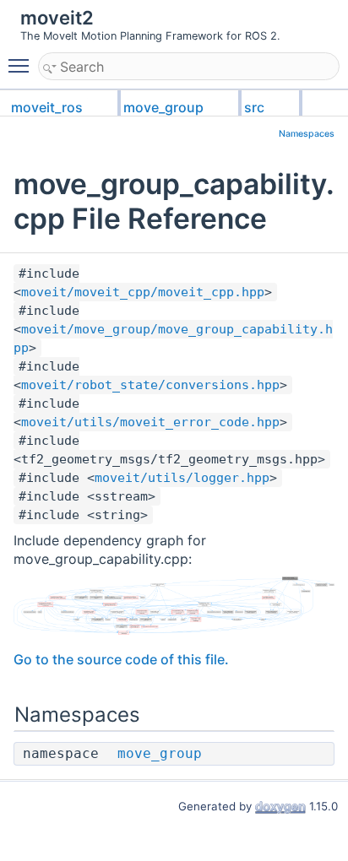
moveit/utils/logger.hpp (182, 477)
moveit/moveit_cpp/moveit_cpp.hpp (142, 292)
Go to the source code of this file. (121, 659)
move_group (163, 107)
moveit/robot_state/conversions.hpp (150, 385)
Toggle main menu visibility (22, 65)
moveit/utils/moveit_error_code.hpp (150, 422)
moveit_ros (47, 107)
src (254, 107)
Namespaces (306, 133)
